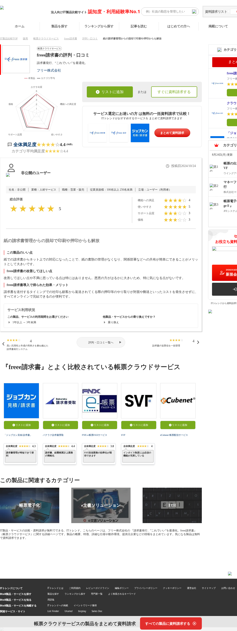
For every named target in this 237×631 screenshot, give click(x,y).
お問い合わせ (228, 588)
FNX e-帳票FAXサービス (94, 435)
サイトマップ (209, 588)
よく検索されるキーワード (122, 593)
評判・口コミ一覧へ (100, 342)
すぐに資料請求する (174, 92)
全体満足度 (25, 144)
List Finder (53, 611)
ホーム (20, 26)
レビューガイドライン (97, 588)
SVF (123, 435)
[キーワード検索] (194, 11)
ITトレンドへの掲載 (57, 605)
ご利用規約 (75, 588)
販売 (25, 38)
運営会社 (191, 588)
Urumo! (69, 611)
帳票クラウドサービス (46, 38)
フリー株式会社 (49, 70)
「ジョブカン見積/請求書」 (18, 435)
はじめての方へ (178, 26)
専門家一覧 (97, 593)
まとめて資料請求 (172, 133)
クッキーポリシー (172, 588)
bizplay (82, 611)
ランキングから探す (99, 26)
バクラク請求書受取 (53, 435)
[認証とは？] (11, 177)
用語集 (50, 599)
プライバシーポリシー (145, 588)
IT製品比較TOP (9, 38)
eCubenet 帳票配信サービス (174, 435)
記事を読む (139, 26)
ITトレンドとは (55, 588)
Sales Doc (97, 611)
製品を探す (59, 26)
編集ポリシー (122, 588)
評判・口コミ (90, 38)
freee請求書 (70, 38)
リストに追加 (112, 92)
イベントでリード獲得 (85, 605)
